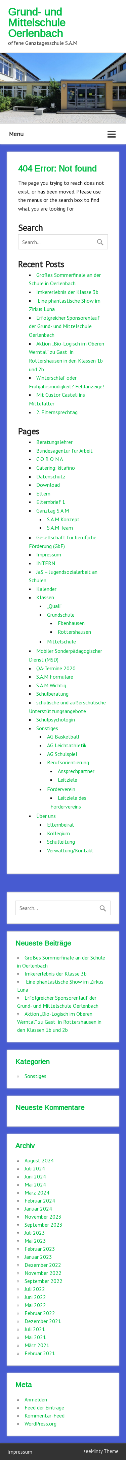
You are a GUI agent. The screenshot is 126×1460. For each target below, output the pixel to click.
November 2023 (43, 1216)
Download (48, 484)
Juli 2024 (35, 1168)
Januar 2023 (38, 1256)
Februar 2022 (40, 1313)
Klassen (45, 597)
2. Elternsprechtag (57, 412)
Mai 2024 (35, 1184)
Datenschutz (51, 476)
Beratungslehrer (54, 442)
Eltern (43, 493)
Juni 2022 (35, 1297)
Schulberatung (52, 693)
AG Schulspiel (62, 754)
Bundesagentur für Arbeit (64, 450)
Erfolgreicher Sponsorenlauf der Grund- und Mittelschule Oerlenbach (64, 326)
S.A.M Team (60, 527)
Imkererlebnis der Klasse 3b (67, 292)
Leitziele (67, 779)
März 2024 (37, 1192)
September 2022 (43, 1281)
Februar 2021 (40, 1353)
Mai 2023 (35, 1240)
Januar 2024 (38, 1208)
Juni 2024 (35, 1176)
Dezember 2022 (43, 1264)
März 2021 (37, 1345)
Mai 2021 (35, 1337)
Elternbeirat (60, 824)
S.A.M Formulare (54, 676)
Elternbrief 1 (50, 501)
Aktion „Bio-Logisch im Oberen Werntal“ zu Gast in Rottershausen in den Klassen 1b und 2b (59, 1021)
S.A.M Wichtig (51, 685)
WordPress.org (40, 1423)
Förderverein (61, 789)
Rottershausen (74, 631)
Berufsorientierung (68, 762)
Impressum (48, 554)
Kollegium (58, 833)
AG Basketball (63, 736)
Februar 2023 (40, 1248)
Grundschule (61, 614)
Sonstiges (47, 728)
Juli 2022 (35, 1289)
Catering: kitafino (55, 467)
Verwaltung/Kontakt (70, 850)
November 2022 (43, 1273)
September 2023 (43, 1224)
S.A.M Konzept (63, 519)
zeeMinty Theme (101, 1451)
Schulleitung (61, 841)
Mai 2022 (35, 1305)
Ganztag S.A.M (52, 510)
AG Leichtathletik (66, 745)
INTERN (45, 563)
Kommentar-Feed (45, 1415)
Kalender (46, 589)
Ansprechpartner (76, 771)
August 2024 (39, 1160)
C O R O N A (49, 459)
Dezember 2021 (43, 1321)
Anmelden (36, 1399)
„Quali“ (54, 606)
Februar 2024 (40, 1200)
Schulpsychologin (55, 719)
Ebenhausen (71, 623)
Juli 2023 (35, 1232)
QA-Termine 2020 (56, 668)
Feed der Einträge (44, 1407)
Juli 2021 (35, 1329)
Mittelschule (61, 641)
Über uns (46, 816)
